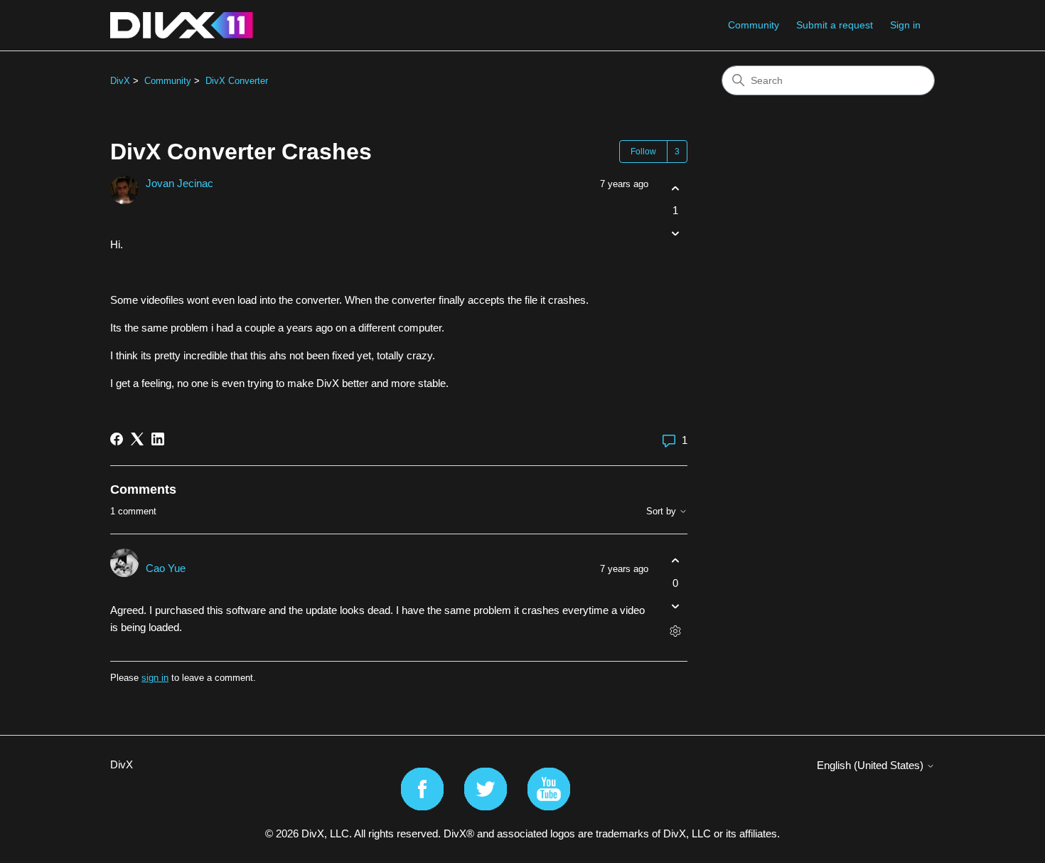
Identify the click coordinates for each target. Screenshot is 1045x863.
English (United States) (871, 765)
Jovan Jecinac (179, 183)
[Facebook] (116, 439)
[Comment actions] (675, 630)
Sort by (662, 512)
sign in (154, 677)
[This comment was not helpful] (675, 605)
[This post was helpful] (675, 188)
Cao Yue (166, 568)
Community (753, 25)
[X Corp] (137, 439)
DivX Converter (236, 80)
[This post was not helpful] (675, 233)
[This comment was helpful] (675, 561)
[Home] (181, 25)
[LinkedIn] (157, 439)
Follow (643, 152)
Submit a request (834, 25)
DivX (120, 80)
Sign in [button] (905, 25)
